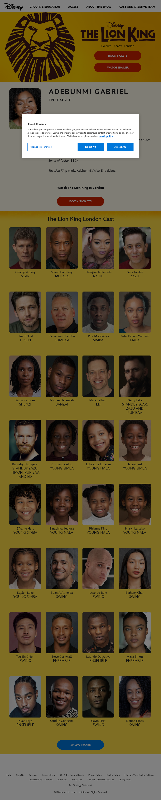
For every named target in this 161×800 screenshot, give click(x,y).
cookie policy (106, 136)
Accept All (120, 147)
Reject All (90, 147)
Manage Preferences (41, 147)
